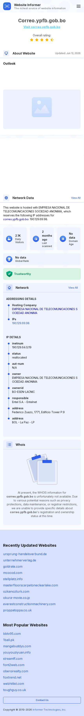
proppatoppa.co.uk (17, 610)
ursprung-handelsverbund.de (25, 554)
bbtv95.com (12, 634)
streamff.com (12, 659)
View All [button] (75, 197)
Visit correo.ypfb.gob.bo (41, 27)
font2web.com (13, 665)
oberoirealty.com (15, 671)
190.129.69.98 (20, 323)
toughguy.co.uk (14, 690)
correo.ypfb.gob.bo (16, 219)
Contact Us (42, 700)
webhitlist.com (13, 684)
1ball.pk (8, 640)
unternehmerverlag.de (19, 560)
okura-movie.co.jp (16, 598)
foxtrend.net (12, 677)
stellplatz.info (13, 579)
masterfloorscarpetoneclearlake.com (30, 585)
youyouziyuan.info (17, 652)
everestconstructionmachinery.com (29, 604)
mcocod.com (12, 573)
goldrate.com (12, 566)
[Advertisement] (41, 77)
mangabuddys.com (17, 646)
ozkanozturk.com (16, 591)
